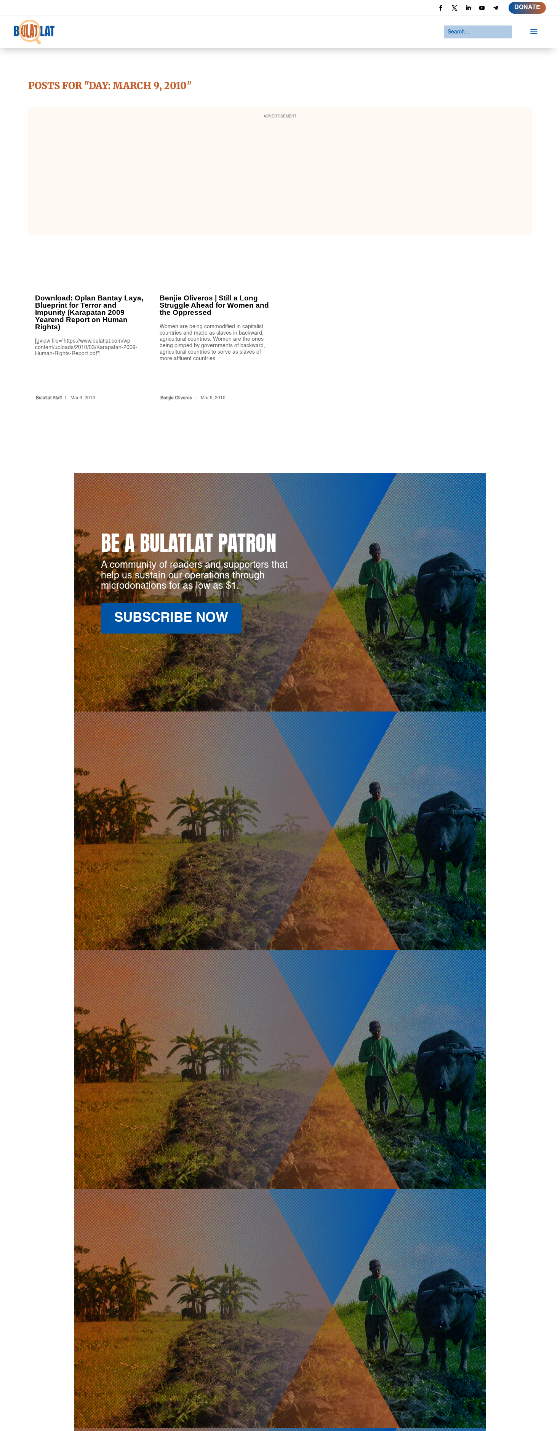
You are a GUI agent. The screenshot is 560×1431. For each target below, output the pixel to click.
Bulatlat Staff (49, 398)
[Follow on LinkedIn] (468, 8)
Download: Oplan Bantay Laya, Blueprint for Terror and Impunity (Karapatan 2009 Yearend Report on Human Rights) (90, 334)
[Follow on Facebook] (440, 8)
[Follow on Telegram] (495, 8)
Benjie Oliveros (176, 398)
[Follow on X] (454, 8)
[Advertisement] (280, 176)
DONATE (527, 8)
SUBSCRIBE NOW (171, 618)
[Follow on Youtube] (482, 8)
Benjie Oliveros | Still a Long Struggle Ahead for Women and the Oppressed (215, 334)
